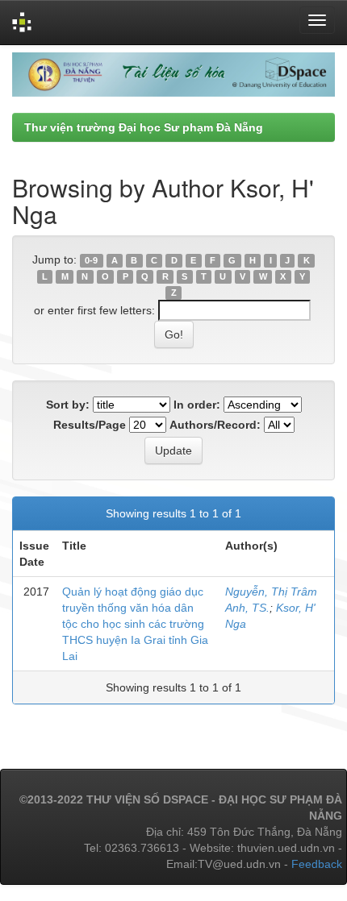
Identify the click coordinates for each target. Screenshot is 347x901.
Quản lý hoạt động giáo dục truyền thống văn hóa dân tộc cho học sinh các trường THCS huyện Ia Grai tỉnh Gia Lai (135, 623)
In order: (197, 404)
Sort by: (68, 404)
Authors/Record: (215, 424)
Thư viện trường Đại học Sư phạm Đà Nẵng (143, 127)
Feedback (316, 863)
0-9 (91, 260)
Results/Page (89, 424)
